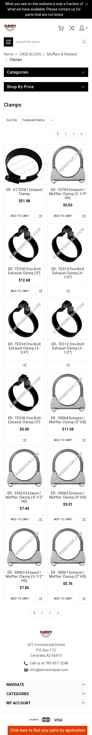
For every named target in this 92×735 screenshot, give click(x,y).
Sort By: (12, 120)
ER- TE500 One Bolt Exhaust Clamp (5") (24, 271)
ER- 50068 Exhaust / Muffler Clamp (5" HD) (67, 420)
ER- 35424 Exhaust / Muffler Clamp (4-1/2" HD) (24, 497)
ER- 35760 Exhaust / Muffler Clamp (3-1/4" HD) (67, 194)
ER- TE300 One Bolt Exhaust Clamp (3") (24, 420)
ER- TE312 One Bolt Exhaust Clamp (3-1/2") (67, 348)
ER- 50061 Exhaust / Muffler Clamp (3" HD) (67, 574)
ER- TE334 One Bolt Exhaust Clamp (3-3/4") (24, 348)
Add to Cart (20, 216)
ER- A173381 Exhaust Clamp (24, 192)
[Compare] (71, 28)
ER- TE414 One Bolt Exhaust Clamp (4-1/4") (67, 273)
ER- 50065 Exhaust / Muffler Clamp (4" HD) (67, 495)
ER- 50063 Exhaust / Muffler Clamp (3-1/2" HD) (24, 576)
